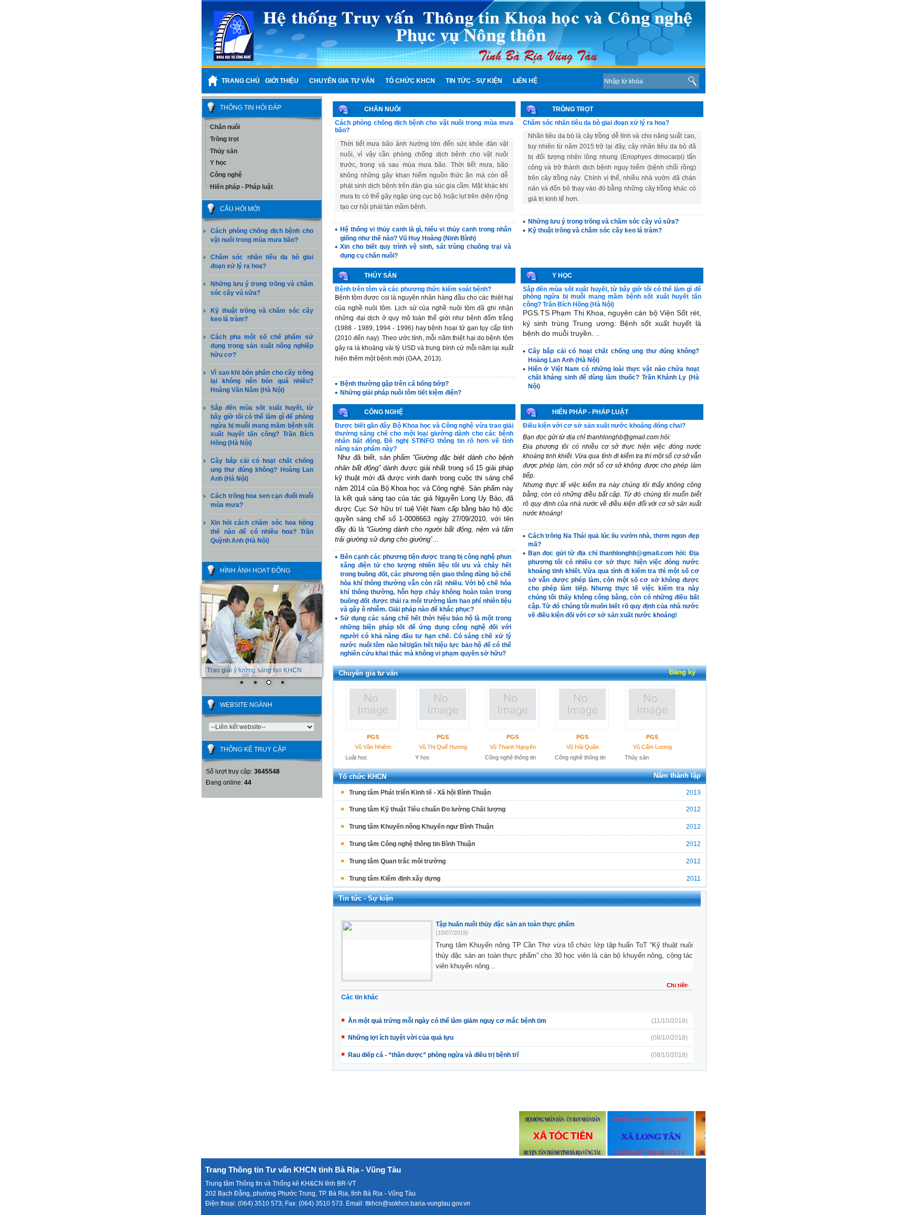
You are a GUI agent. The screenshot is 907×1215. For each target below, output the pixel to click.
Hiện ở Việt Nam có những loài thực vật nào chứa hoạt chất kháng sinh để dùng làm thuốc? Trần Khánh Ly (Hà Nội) (613, 377)
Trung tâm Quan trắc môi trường (397, 861)
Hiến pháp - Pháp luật (241, 187)
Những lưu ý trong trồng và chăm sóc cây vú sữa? (603, 221)
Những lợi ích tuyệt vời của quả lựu (401, 1037)
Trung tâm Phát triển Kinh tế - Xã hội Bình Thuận (420, 792)
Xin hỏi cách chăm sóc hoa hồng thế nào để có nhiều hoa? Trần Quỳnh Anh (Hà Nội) (261, 531)
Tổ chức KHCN (362, 776)
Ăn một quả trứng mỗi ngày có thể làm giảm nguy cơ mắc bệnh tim (447, 1020)
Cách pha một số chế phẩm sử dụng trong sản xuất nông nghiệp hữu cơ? (261, 345)
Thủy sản (223, 151)
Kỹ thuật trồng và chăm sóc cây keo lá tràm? (595, 230)
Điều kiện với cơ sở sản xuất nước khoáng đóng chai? (604, 425)
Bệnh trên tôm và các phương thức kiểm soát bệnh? (413, 289)
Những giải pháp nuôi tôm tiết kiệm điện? (400, 392)
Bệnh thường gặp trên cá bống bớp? (394, 383)
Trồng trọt (224, 139)
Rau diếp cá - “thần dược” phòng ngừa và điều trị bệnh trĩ (433, 1055)
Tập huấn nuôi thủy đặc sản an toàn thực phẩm (505, 924)
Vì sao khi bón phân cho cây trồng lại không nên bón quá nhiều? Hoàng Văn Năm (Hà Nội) (261, 381)
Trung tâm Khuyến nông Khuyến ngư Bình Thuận (421, 826)
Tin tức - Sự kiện (366, 898)
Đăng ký (682, 672)
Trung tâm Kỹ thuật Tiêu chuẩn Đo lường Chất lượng (427, 809)
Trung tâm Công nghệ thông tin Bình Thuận (412, 844)
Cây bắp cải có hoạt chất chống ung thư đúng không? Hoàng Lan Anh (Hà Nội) (261, 469)
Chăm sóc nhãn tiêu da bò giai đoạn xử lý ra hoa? (596, 122)
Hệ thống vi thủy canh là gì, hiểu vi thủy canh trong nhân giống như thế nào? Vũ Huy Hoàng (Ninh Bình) (425, 234)
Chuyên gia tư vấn (368, 673)
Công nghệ (226, 174)
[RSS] (578, 80)
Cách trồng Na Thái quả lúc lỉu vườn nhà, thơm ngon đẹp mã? (613, 540)
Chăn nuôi (225, 127)
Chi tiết (677, 985)
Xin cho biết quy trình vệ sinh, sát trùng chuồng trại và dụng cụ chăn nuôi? (425, 251)
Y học (218, 162)
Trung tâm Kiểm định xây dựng (394, 878)
